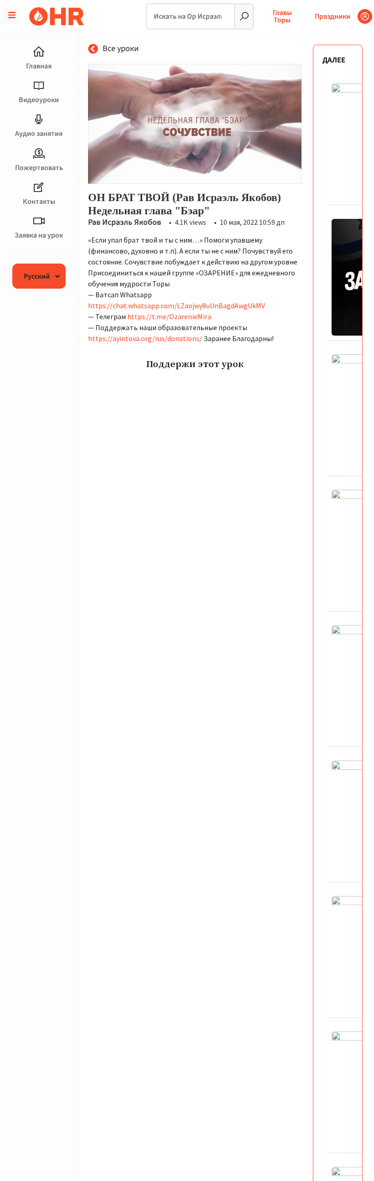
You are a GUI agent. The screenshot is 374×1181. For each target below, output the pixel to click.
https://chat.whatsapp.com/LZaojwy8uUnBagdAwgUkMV (176, 305)
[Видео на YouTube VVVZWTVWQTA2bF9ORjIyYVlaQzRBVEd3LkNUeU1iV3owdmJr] (194, 124)
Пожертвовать (39, 168)
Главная (39, 66)
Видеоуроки (39, 100)
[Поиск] (244, 16)
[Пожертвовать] (38, 153)
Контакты (39, 202)
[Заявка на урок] (38, 221)
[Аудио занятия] (38, 119)
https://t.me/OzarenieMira (169, 316)
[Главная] (38, 52)
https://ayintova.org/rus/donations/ (145, 338)
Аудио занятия (38, 134)
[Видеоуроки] (38, 85)
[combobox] (190, 16)
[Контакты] (38, 187)
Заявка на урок (39, 235)
